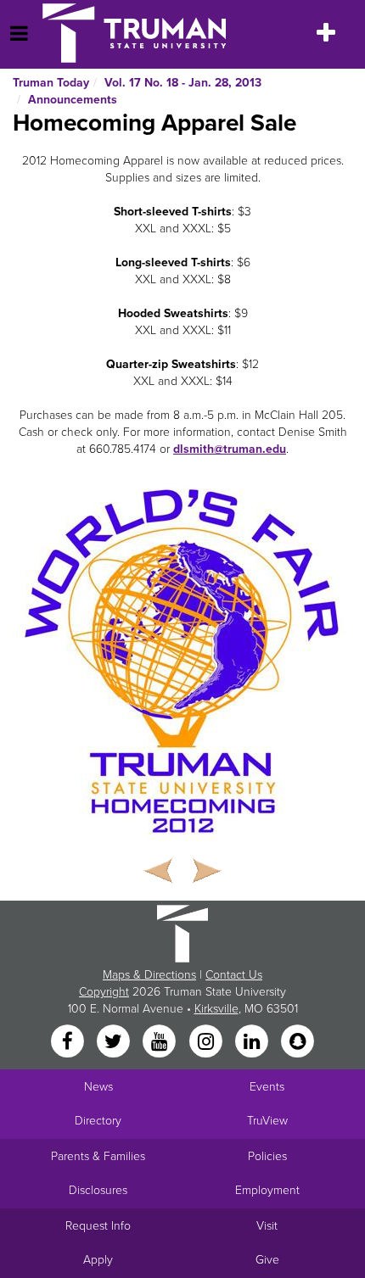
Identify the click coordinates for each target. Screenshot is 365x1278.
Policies (267, 1156)
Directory (98, 1120)
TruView (267, 1120)
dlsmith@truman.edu (229, 449)
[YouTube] (161, 1042)
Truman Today (51, 82)
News (98, 1087)
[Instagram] (207, 1042)
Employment (267, 1190)
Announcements (72, 99)
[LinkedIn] (253, 1042)
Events (267, 1087)
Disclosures (98, 1190)
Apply (98, 1260)
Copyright (104, 992)
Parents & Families (98, 1156)
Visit (267, 1226)
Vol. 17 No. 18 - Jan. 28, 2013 (182, 82)
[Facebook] (69, 1042)
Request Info (98, 1226)
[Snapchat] (298, 1042)
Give (267, 1260)
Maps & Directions (149, 975)
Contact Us (233, 975)
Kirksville (216, 1009)
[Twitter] (115, 1042)
